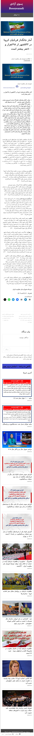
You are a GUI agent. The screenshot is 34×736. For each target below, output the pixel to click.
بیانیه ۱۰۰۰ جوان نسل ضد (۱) (23, 398)
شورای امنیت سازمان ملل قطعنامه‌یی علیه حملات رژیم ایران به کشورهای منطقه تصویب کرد (19, 710)
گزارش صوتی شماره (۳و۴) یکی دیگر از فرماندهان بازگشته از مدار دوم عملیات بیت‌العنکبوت (20, 476)
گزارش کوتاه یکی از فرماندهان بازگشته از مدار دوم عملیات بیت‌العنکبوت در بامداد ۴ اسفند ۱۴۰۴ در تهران (17, 534)
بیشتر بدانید (26, 359)
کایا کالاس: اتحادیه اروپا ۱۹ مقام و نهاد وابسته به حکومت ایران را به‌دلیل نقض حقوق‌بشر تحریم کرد (18, 681)
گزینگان (15, 15)
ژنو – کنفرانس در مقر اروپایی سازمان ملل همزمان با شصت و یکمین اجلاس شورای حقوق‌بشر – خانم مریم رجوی (19, 621)
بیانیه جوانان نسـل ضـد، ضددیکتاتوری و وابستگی (17, 424)
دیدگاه (6, 349)
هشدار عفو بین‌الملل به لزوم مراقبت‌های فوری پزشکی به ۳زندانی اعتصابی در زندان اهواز (8, 317)
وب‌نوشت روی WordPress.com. (20, 731)
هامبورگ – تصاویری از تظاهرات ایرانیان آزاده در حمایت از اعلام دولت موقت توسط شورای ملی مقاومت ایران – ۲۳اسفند (17, 564)
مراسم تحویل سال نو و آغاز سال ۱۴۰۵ (20, 449)
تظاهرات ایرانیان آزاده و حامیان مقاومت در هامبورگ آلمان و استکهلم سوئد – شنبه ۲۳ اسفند (18, 651)
